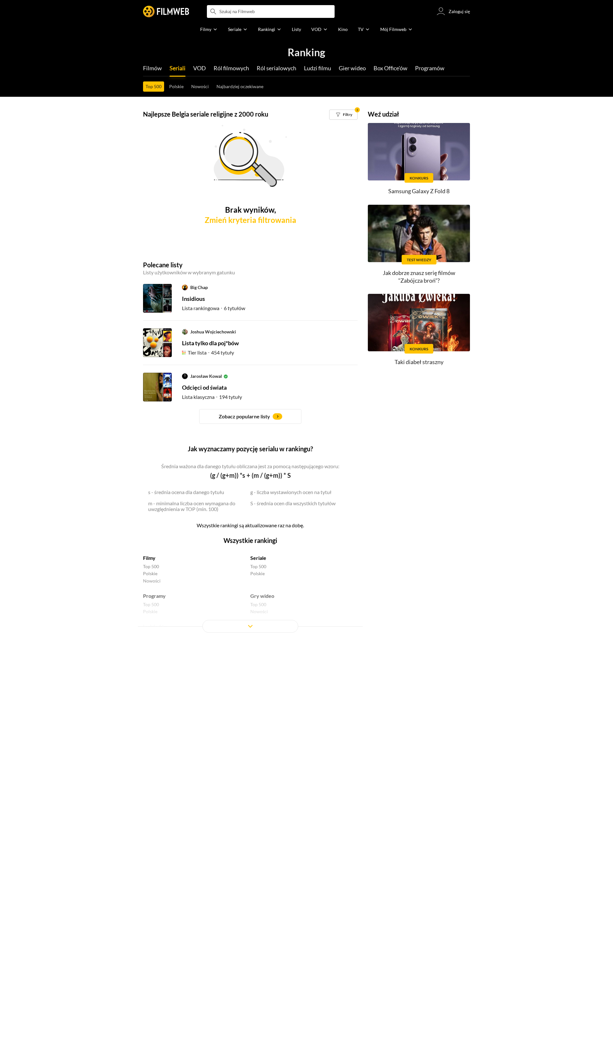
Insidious (193, 298)
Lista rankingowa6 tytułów (213, 308)
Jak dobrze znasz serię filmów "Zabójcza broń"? (419, 276)
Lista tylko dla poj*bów (210, 343)
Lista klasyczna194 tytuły (212, 397)
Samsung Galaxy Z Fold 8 (419, 190)
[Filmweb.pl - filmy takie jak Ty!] (166, 11)
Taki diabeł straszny (419, 361)
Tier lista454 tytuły (211, 352)
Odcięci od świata (204, 387)
